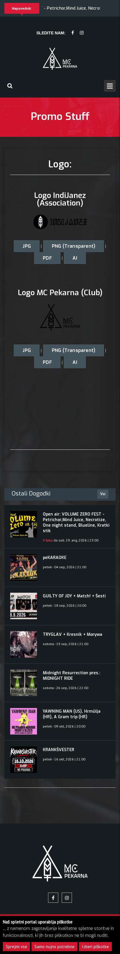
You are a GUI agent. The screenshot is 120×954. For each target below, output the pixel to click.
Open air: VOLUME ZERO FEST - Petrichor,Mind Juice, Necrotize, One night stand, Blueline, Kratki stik (76, 522)
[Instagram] (82, 33)
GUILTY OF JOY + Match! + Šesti (74, 596)
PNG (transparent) (73, 246)
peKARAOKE (54, 557)
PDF (47, 258)
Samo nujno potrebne (54, 946)
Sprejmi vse (16, 946)
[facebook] (72, 33)
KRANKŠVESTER (58, 750)
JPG (26, 246)
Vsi (102, 494)
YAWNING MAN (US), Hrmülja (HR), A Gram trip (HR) (71, 714)
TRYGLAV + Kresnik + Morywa (72, 634)
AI (75, 258)
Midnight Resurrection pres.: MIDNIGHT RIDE (71, 675)
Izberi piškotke (95, 946)
